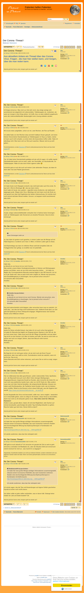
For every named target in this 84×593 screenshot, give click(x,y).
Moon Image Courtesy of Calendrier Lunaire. (42, 580)
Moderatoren (13, 43)
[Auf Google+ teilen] (48, 66)
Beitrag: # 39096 (9, 107)
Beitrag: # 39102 (9, 183)
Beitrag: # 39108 (9, 288)
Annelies (62, 258)
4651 (66, 127)
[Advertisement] (42, 87)
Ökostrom (21, 147)
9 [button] (77, 47)
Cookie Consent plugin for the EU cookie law (66, 589)
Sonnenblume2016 (65, 439)
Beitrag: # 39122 (9, 463)
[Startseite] (14, 9)
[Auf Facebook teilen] (41, 66)
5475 (66, 54)
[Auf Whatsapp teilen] (52, 66)
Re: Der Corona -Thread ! (13, 105)
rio (61, 125)
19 (65, 441)
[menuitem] (16, 23)
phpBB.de (49, 579)
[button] (61, 47)
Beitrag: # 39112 (9, 350)
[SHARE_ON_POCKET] (56, 66)
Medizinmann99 (64, 416)
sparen (6, 149)
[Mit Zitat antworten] (52, 51)
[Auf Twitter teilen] (45, 66)
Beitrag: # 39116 (9, 373)
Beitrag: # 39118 (9, 418)
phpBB (36, 575)
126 (66, 418)
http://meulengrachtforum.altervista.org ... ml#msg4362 (22, 430)
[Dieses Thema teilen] (55, 51)
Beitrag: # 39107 (9, 261)
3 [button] (69, 47)
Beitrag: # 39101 (9, 156)
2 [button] (67, 47)
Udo (61, 50)
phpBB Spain (44, 577)
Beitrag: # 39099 (9, 127)
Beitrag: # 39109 (9, 325)
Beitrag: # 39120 (9, 441)
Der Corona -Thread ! (13, 40)
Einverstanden (66, 585)
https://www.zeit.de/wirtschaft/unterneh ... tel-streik (25, 390)
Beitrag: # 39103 (9, 210)
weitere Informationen (61, 581)
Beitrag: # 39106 (9, 228)
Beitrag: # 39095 (9, 53)
